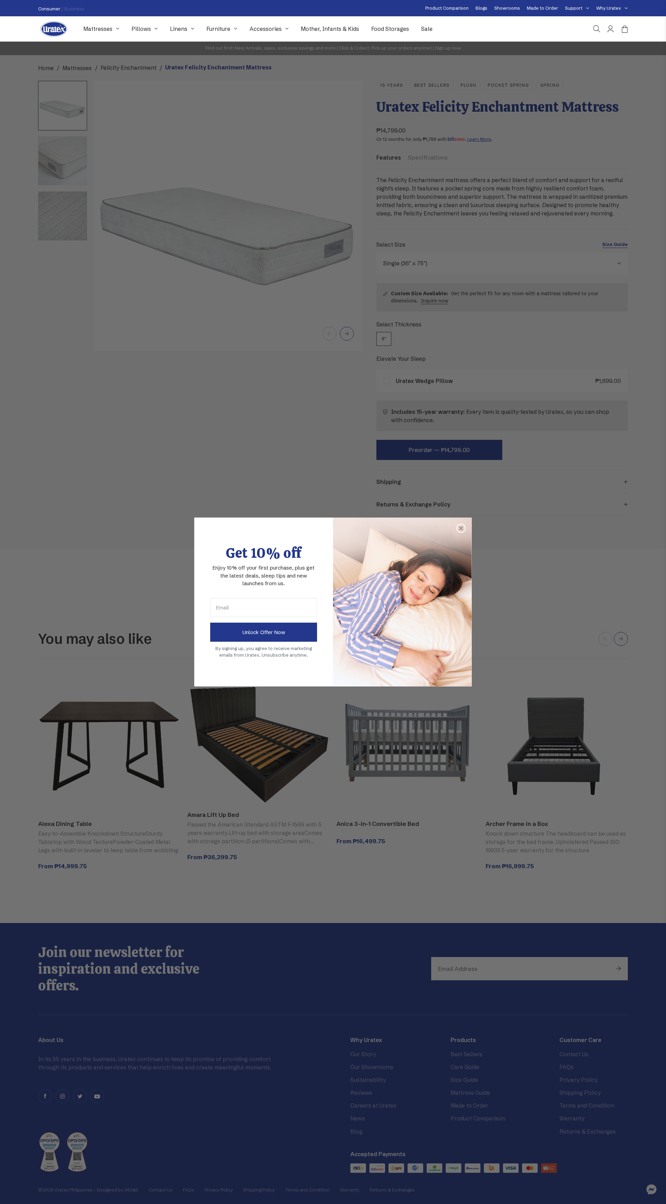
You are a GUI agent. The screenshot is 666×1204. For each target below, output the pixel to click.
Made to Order (542, 8)
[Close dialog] (461, 528)
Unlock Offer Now (263, 632)
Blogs (481, 8)
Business (74, 8)
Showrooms (507, 8)
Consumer (49, 8)
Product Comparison (447, 8)
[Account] (610, 28)
